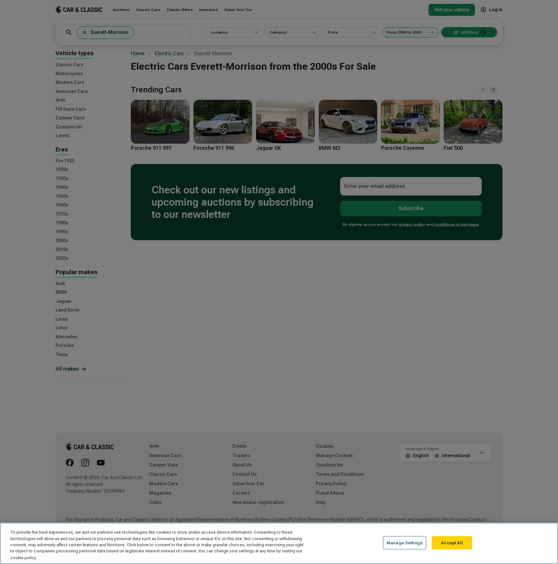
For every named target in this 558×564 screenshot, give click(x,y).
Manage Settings (405, 542)
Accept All (451, 542)
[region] (279, 543)
